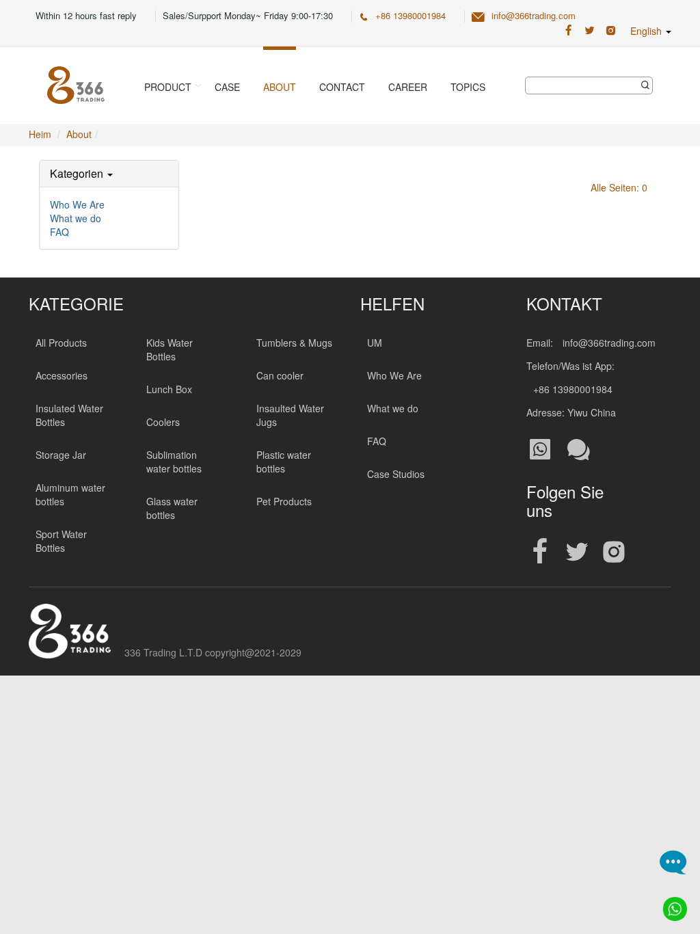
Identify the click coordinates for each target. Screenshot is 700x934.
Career (407, 87)
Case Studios (396, 474)
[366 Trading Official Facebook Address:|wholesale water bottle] (568, 31)
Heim (40, 134)
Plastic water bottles (283, 461)
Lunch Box (169, 389)
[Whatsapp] (671, 905)
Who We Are (77, 204)
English (647, 31)
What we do (75, 218)
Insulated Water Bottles (69, 415)
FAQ (59, 232)
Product (167, 87)
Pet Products (284, 501)
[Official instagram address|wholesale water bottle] (614, 552)
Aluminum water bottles (70, 494)
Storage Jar (61, 455)
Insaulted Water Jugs (290, 415)
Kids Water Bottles (169, 349)
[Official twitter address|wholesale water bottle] (577, 552)
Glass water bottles (172, 508)
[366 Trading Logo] (76, 85)
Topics (467, 87)
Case (227, 87)
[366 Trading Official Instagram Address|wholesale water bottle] (611, 31)
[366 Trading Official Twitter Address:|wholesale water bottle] (589, 31)
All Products (61, 342)
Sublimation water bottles (174, 461)
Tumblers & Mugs (294, 342)
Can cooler (280, 375)
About (279, 87)
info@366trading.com (534, 15)
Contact (342, 87)
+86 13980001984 (410, 15)
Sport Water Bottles (61, 541)
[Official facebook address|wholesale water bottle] (540, 552)
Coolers (163, 422)
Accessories (62, 375)
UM (374, 342)
